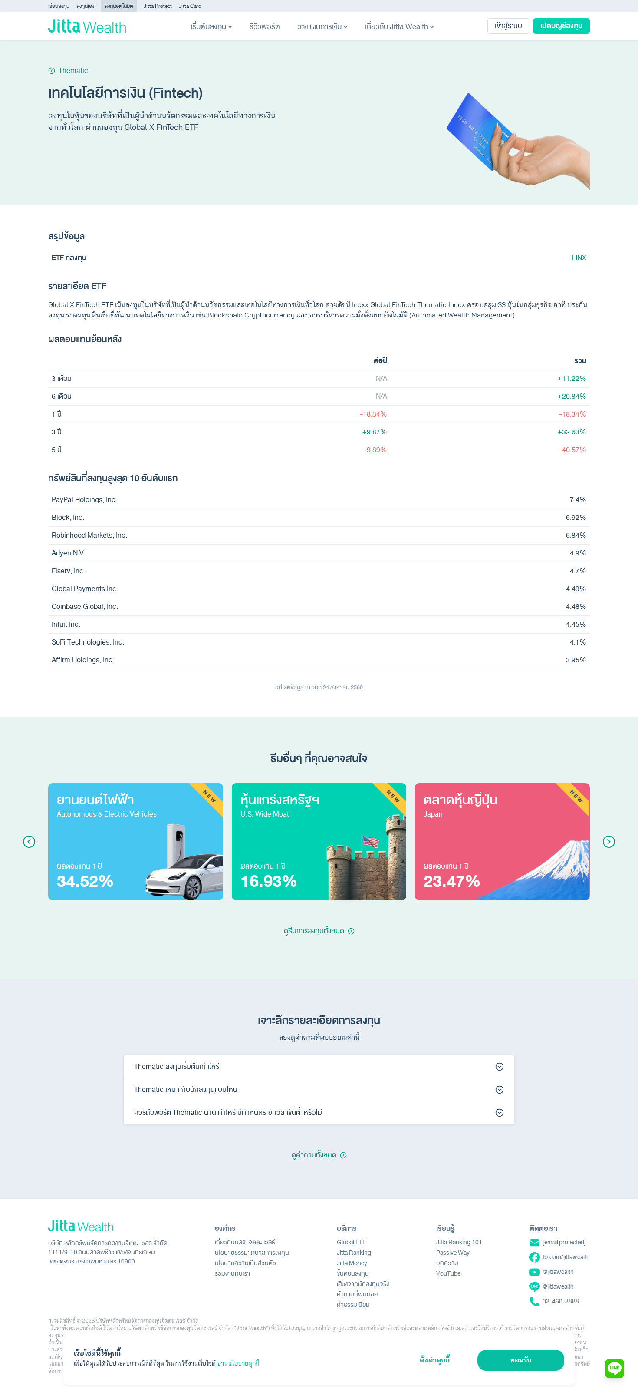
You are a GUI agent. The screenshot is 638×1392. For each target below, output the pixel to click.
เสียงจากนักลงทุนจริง (363, 1284)
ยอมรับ (521, 1360)
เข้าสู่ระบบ (508, 26)
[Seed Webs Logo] (108, 1226)
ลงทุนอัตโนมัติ (119, 6)
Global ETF (351, 1242)
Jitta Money (352, 1263)
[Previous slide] (29, 842)
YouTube (448, 1274)
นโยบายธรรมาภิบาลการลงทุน (252, 1253)
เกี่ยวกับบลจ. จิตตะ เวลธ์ (245, 1242)
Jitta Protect (158, 6)
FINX (579, 258)
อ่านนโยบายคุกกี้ (238, 1363)
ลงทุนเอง (85, 6)
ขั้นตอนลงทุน (353, 1274)
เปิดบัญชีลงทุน (561, 26)
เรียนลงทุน (58, 6)
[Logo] (87, 26)
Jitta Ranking (354, 1253)
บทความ (447, 1263)
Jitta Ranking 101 (459, 1242)
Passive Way (453, 1253)
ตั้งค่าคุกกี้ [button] (435, 1360)
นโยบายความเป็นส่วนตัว (245, 1263)
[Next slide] (609, 842)
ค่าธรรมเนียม (353, 1305)
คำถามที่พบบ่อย (357, 1294)
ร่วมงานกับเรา (232, 1274)
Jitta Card (190, 6)
